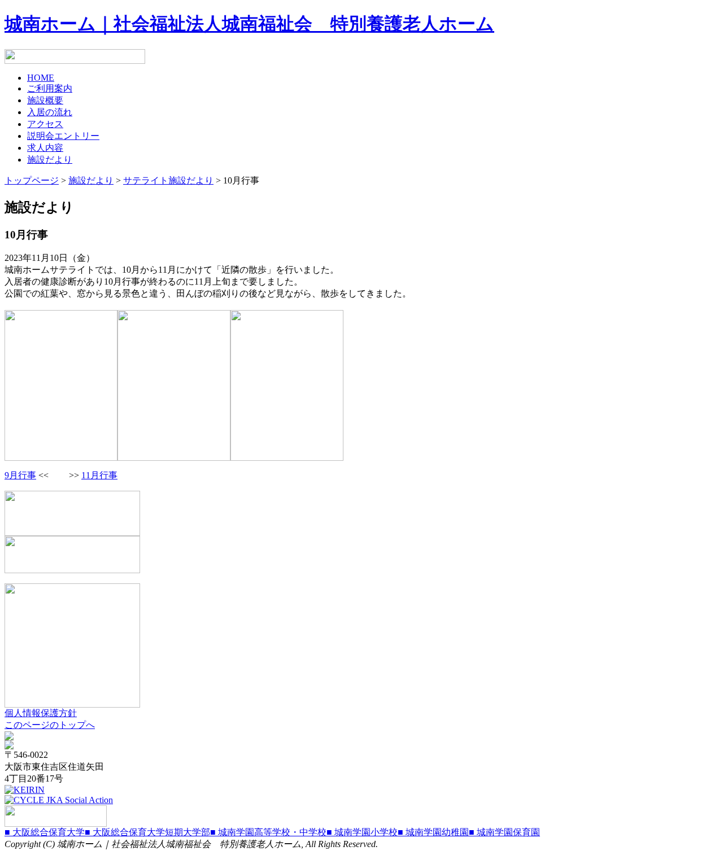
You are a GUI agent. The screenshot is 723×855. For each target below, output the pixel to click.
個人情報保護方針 (41, 713)
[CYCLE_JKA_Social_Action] (59, 800)
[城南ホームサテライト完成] (72, 704)
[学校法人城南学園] (56, 823)
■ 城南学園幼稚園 (433, 832)
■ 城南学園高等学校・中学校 (268, 832)
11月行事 (99, 475)
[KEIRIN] (25, 790)
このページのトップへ (50, 725)
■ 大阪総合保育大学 (45, 832)
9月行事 (20, 475)
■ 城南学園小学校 (362, 832)
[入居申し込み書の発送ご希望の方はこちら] (75, 61)
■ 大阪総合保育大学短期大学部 (147, 832)
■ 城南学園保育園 (504, 832)
